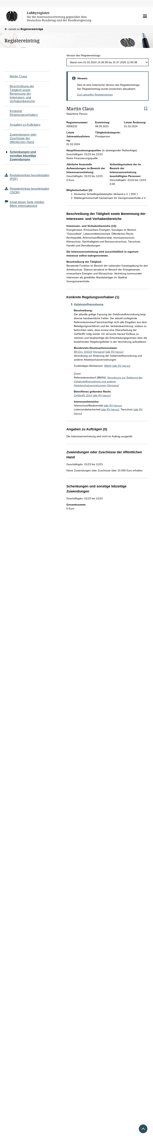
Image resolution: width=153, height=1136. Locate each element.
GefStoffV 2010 (83, 395)
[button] (145, 16)
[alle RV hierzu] (114, 351)
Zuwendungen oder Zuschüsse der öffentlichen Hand (23, 138)
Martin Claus (18, 76)
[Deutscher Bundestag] (14, 16)
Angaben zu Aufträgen (25, 124)
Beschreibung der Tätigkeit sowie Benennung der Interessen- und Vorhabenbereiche (22, 94)
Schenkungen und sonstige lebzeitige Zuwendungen (23, 155)
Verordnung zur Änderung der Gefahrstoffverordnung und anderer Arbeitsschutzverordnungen (108, 381)
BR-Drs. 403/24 (83, 351)
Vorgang (99, 351)
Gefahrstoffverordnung (88, 304)
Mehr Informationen (23, 205)
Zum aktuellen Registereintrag (95, 94)
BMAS (108, 365)
